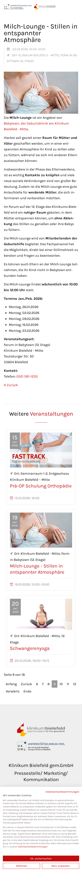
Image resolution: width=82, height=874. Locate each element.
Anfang (11, 684)
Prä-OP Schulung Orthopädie (41, 486)
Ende (27, 691)
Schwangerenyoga (30, 648)
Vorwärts (12, 691)
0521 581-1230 (27, 376)
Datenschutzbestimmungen (62, 791)
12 (74, 684)
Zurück (12, 385)
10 (61, 684)
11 (68, 684)
